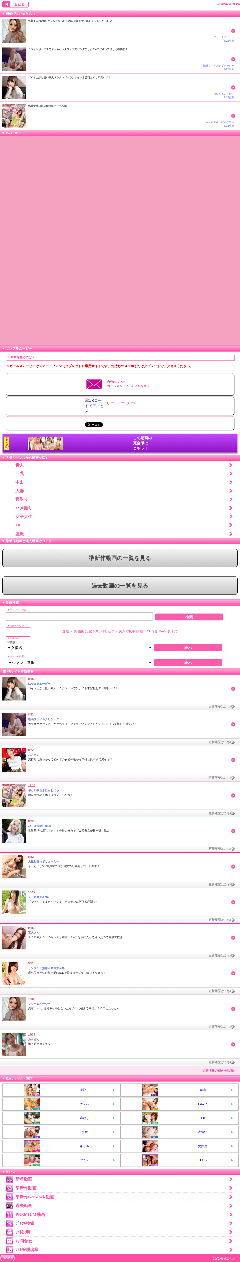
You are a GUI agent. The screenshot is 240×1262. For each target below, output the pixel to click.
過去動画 (23, 1205)
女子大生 (23, 516)
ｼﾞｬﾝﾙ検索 (24, 1223)
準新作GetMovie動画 (34, 1197)
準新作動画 (26, 1188)
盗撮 (19, 533)
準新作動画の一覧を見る (120, 558)
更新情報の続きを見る (217, 1070)
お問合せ (23, 1241)
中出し (21, 482)
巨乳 (19, 473)
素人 (19, 465)
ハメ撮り (23, 508)
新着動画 (23, 1179)
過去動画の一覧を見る (120, 586)
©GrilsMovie (224, 1258)
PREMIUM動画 (30, 1214)
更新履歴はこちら (221, 706)
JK (18, 525)
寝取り (21, 499)
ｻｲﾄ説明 (22, 1232)
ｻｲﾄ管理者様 (27, 1249)
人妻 (19, 491)
